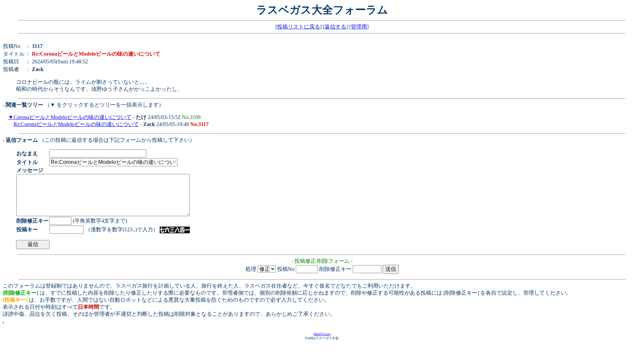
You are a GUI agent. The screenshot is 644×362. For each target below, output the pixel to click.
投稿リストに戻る (298, 26)
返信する (335, 26)
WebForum (322, 334)
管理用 (359, 26)
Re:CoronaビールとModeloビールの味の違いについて (76, 124)
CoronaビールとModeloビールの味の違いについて (72, 117)
